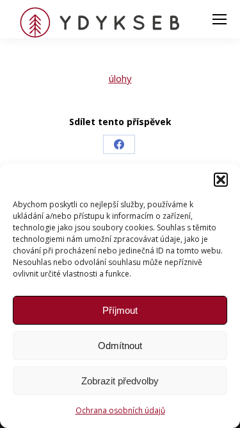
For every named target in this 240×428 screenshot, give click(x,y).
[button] (220, 179)
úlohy (120, 78)
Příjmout (120, 310)
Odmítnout (120, 345)
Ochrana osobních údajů (120, 410)
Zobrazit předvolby (120, 380)
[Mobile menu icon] (219, 19)
